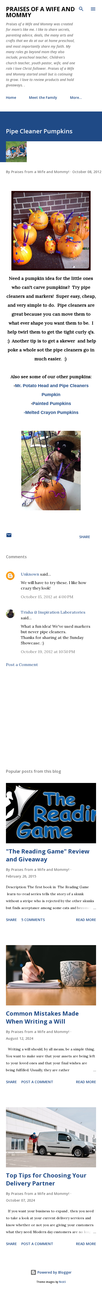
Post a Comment (22, 664)
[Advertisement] (51, 718)
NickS (62, 1282)
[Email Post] (9, 536)
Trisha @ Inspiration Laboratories (53, 612)
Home (11, 97)
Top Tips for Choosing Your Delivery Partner (46, 1179)
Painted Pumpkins (51, 403)
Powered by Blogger (54, 1272)
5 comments (33, 919)
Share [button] (84, 536)
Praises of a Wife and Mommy (40, 12)
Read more (86, 919)
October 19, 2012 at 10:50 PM (48, 651)
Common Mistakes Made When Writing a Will (42, 1017)
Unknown (30, 574)
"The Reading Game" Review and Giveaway (48, 855)
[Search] (81, 9)
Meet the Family (43, 97)
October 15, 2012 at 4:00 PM (47, 596)
